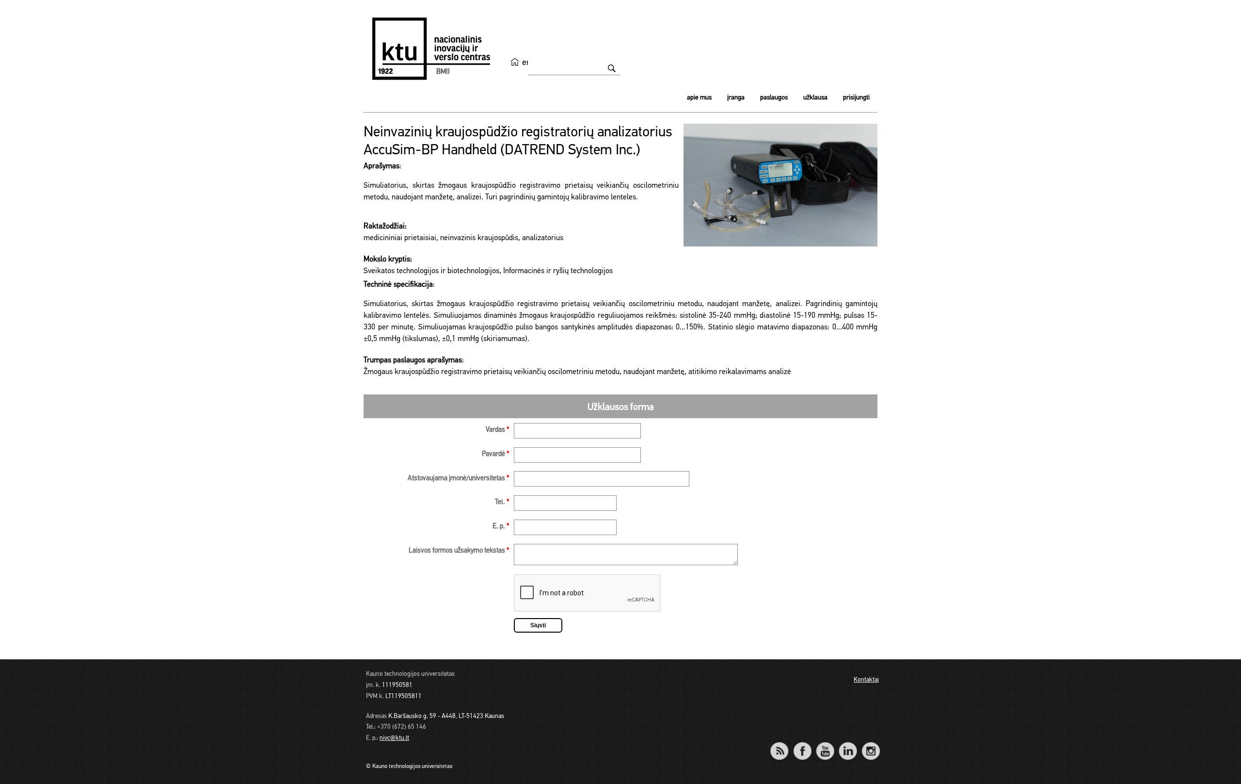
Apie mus (699, 97)
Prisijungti (856, 97)
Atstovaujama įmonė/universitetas (458, 478)
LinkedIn (847, 744)
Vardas (497, 430)
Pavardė (495, 454)
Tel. (502, 502)
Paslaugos (774, 97)
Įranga (736, 97)
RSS (783, 744)
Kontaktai (866, 680)
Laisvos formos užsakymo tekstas (459, 551)
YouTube (824, 744)
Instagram (870, 744)
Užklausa (815, 97)
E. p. (501, 526)
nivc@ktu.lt (394, 738)
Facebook (802, 744)
